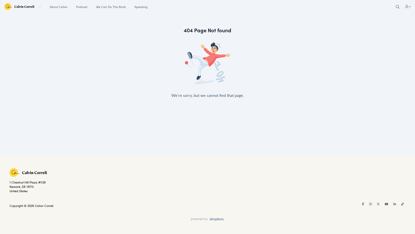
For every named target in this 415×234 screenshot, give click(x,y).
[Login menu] (408, 6)
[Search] (398, 7)
